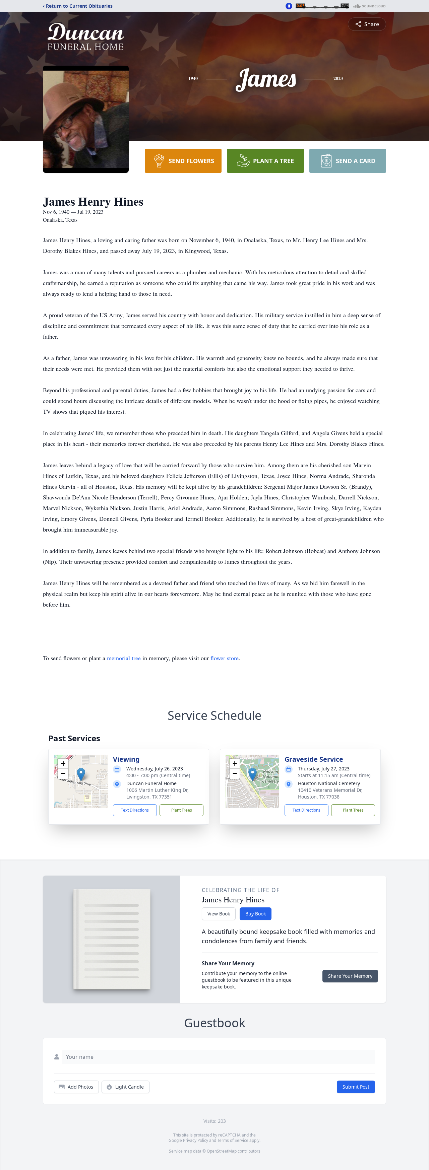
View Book (218, 913)
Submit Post (356, 1087)
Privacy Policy (195, 1140)
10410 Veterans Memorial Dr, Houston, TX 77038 (330, 793)
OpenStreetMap (222, 1151)
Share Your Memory (350, 976)
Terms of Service (232, 1140)
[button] (81, 774)
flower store (224, 658)
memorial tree (124, 658)
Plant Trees (181, 810)
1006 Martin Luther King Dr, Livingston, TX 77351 (157, 793)
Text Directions (135, 810)
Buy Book (255, 913)
